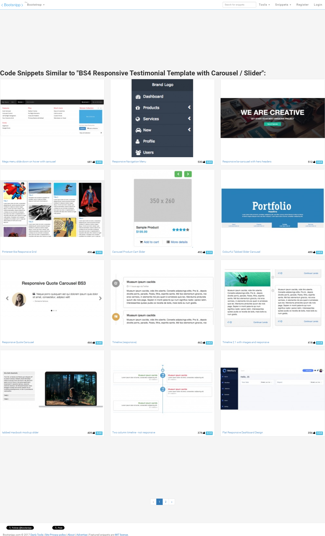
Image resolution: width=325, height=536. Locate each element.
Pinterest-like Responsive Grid (19, 251)
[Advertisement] (134, 35)
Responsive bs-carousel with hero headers (246, 161)
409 (90, 432)
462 (200, 342)
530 (200, 161)
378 (200, 432)
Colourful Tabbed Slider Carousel (241, 251)
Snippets (282, 4)
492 (200, 252)
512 (310, 161)
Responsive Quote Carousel (18, 342)
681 (90, 161)
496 (90, 252)
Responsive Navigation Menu (129, 161)
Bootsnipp (12, 4)
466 (90, 342)
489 (310, 252)
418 (310, 342)
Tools (263, 4)
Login (318, 4)
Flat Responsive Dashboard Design (242, 432)
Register (302, 4)
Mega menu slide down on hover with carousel (29, 161)
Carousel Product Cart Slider (128, 251)
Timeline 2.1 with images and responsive (245, 342)
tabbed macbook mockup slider (20, 432)
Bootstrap (34, 4)
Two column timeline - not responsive (133, 432)
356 (310, 432)
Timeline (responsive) (124, 342)
